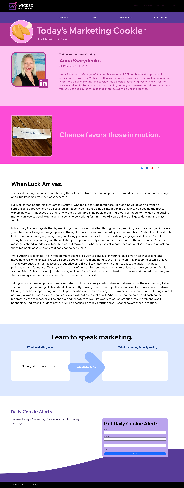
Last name (106, 436)
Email (105, 443)
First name (106, 429)
